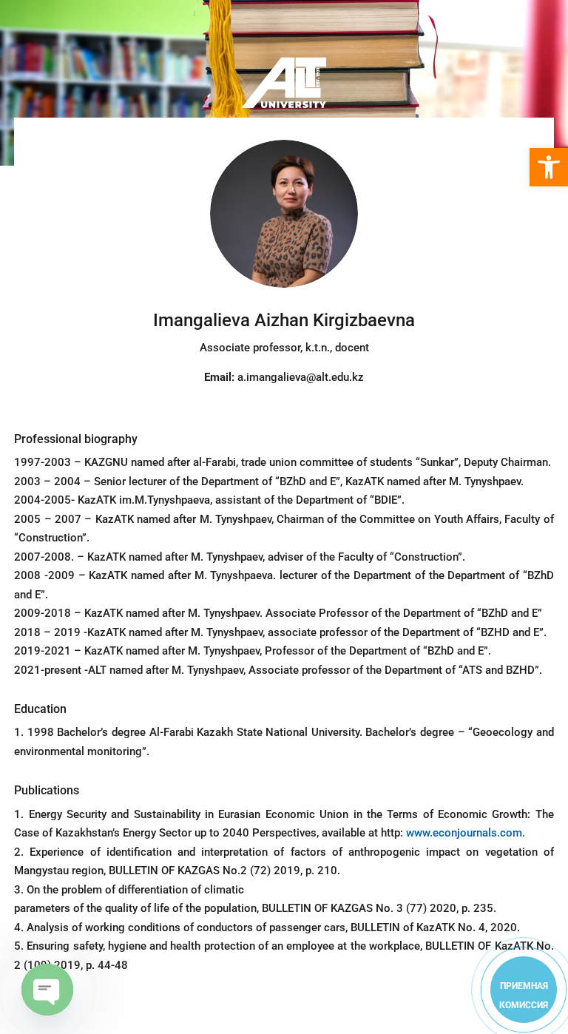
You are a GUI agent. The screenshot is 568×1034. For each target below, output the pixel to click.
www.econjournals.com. (465, 832)
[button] (549, 167)
